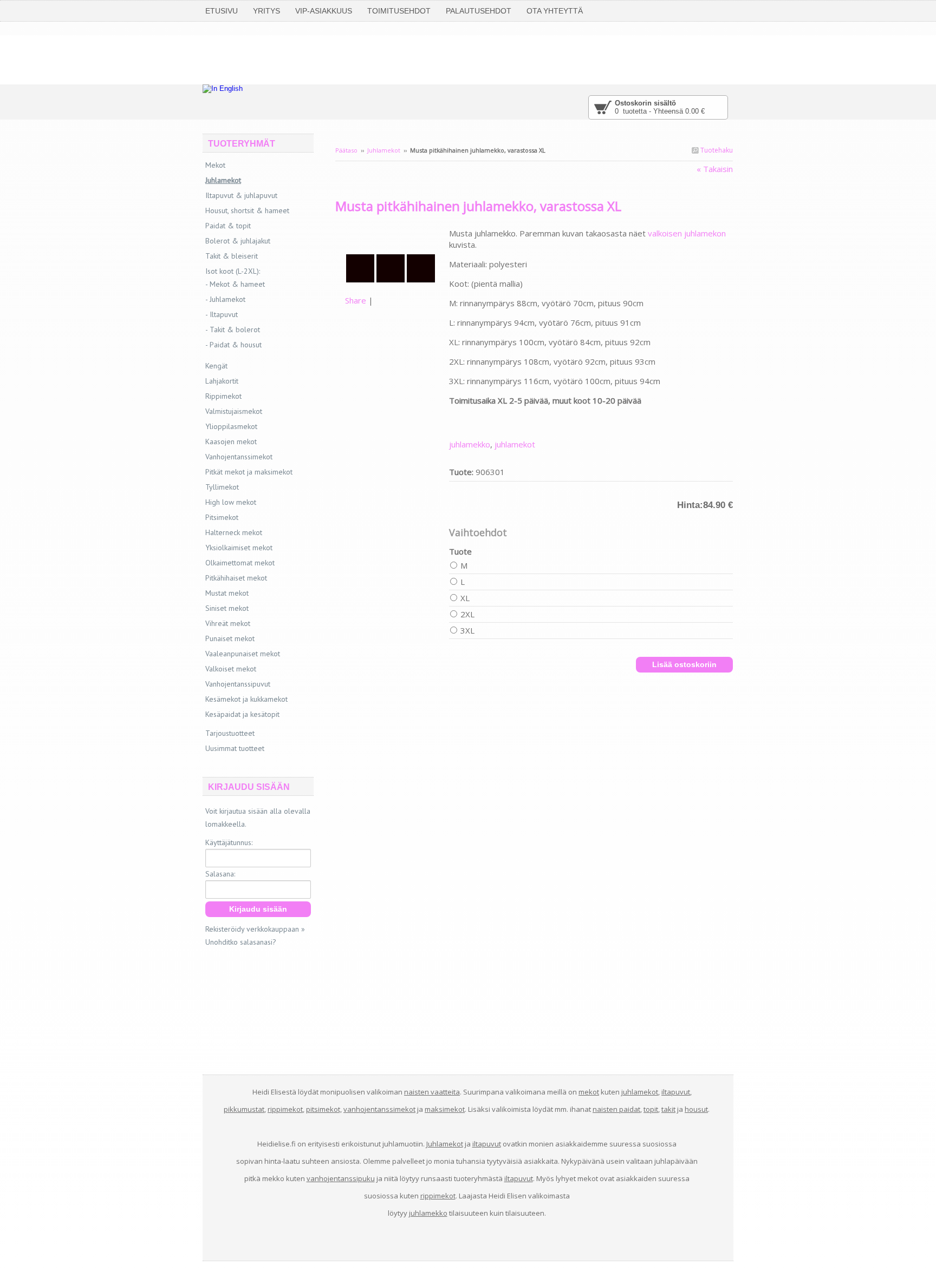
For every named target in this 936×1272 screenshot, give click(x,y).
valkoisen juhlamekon (687, 233)
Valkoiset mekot (230, 669)
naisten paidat (616, 1109)
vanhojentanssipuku (341, 1178)
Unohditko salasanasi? (240, 942)
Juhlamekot (383, 150)
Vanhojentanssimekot (238, 457)
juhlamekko (469, 444)
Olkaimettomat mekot (240, 563)
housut (696, 1109)
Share (355, 300)
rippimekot (285, 1109)
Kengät (216, 366)
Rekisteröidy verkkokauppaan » (255, 929)
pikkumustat (244, 1109)
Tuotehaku (716, 150)
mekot (588, 1092)
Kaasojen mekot (231, 441)
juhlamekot (515, 444)
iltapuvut (675, 1092)
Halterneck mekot (233, 532)
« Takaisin (715, 168)
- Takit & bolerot (232, 329)
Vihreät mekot (227, 623)
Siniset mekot (227, 608)
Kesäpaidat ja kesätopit (242, 714)
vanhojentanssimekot (379, 1109)
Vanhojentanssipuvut (237, 684)
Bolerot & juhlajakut (237, 241)
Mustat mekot (227, 593)
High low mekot (230, 502)
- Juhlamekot (225, 299)
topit (651, 1109)
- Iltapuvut (221, 314)
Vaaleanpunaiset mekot (242, 653)
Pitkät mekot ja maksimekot (248, 472)
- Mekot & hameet (235, 284)
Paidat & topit (228, 225)
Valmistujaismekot (233, 411)
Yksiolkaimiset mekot (238, 547)
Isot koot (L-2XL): (232, 271)
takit (668, 1109)
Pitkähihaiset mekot (236, 578)
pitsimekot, (324, 1109)
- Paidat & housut (233, 345)
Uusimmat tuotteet (234, 748)
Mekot (215, 165)
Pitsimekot (221, 517)
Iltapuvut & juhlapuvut (241, 195)
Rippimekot (223, 396)
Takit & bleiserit (231, 256)
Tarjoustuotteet (230, 733)
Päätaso (346, 150)
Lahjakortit (221, 381)
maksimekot (445, 1109)
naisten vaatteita (432, 1092)
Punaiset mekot (230, 638)
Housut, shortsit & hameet (247, 210)
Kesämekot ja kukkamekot (246, 699)
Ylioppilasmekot (231, 426)
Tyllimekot (222, 487)
